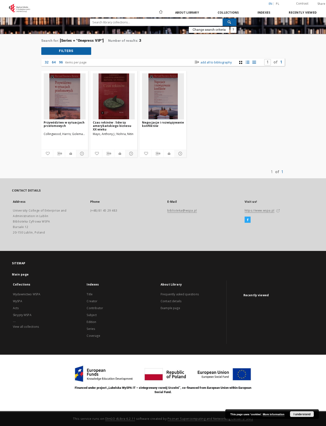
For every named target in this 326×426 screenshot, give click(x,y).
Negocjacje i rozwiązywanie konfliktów (163, 124)
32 (46, 62)
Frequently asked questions (180, 294)
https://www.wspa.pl (259, 210)
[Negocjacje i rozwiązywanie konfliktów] (163, 96)
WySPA (17, 301)
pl (277, 3)
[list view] (254, 62)
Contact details (171, 301)
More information (273, 414)
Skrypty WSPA (22, 315)
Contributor (95, 308)
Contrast (302, 3)
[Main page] (160, 12)
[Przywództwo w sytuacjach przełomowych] (64, 96)
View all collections (26, 327)
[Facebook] (248, 220)
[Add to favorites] (47, 154)
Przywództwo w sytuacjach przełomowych (64, 124)
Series (91, 329)
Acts (16, 308)
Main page (20, 274)
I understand (302, 414)
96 (61, 62)
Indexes (264, 12)
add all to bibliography (216, 62)
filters (66, 51)
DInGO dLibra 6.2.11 (120, 419)
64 (54, 62)
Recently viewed (303, 12)
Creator (92, 301)
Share (321, 4)
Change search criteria (209, 29)
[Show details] (81, 154)
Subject (92, 315)
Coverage (93, 336)
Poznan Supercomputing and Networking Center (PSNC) (210, 419)
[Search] (230, 22)
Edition (91, 322)
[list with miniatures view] (247, 62)
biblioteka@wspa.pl (182, 210)
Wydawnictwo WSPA (26, 294)
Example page (170, 308)
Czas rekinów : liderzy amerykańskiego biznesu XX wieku (112, 125)
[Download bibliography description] (59, 154)
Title (90, 294)
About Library (187, 12)
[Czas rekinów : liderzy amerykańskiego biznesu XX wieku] (114, 96)
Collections (228, 12)
